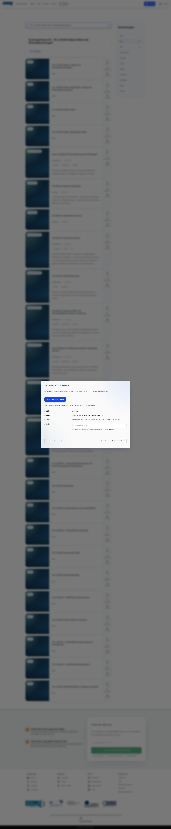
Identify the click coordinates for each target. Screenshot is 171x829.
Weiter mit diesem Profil (55, 399)
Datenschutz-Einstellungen (99, 391)
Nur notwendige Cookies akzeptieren (112, 441)
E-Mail (46, 424)
